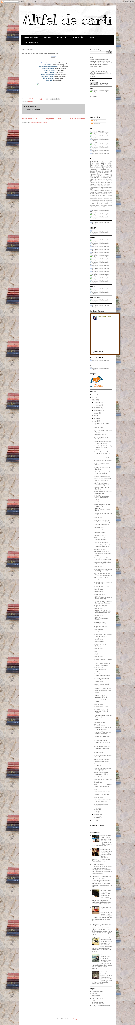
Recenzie (108, 164)
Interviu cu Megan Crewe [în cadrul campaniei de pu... (102, 545)
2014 (94, 394)
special (98, 184)
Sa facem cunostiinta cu (103, 203)
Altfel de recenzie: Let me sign (103, 779)
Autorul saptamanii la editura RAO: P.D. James (102, 563)
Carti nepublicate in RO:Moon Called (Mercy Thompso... (102, 602)
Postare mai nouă (29, 118)
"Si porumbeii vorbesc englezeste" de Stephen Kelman (102, 742)
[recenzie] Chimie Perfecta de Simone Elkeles (106, 892)
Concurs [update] (99, 641)
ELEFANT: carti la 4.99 (101, 542)
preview (102, 190)
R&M (92, 37)
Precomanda (106, 184)
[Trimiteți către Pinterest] (59, 99)
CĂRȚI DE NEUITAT (31, 43)
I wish (100, 201)
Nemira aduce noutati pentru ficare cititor (102, 764)
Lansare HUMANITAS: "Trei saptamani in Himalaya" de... (102, 748)
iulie (95, 415)
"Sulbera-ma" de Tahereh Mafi (103, 460)
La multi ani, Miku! (99, 594)
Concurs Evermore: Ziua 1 (106, 955)
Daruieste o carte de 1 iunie (102, 476)
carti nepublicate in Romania (102, 181)
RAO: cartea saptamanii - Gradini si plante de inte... (102, 674)
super (101, 206)
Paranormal (97, 693)
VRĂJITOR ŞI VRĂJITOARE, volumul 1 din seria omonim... (103, 447)
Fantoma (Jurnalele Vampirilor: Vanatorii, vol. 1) (103, 583)
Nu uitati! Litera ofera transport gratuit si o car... (103, 660)
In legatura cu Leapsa (100, 606)
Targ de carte (104, 176)
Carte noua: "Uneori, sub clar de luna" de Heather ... (102, 733)
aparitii (107, 171)
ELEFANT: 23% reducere (101, 794)
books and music (108, 198)
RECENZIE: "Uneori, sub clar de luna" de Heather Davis (102, 689)
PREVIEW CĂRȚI (78, 37)
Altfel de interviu (105, 849)
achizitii (105, 166)
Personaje (102, 195)
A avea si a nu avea (47, 63)
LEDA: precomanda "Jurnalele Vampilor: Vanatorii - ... (103, 538)
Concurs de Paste (98, 864)
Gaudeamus (93, 195)
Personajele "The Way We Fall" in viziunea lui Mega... (103, 521)
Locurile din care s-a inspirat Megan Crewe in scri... (102, 479)
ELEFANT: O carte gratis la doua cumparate (102, 737)
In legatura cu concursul (101, 626)
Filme (108, 193)
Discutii (103, 193)
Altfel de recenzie (107, 187)
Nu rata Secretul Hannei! (101, 707)
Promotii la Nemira (99, 532)
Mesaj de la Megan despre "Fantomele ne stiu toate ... (103, 574)
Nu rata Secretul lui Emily (101, 586)
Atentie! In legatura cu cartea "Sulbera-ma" (102, 505)
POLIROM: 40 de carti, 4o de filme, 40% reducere (102, 728)
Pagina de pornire (31, 37)
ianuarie (96, 817)
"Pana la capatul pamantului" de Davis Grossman (102, 800)
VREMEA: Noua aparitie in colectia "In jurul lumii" (102, 664)
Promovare (95, 189)
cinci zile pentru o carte (98, 200)
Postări (95, 120)
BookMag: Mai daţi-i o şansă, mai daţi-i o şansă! (102, 769)
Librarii (105, 201)
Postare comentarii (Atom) (39, 122)
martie (96, 812)
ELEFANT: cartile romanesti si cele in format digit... (103, 598)
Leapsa (103, 197)
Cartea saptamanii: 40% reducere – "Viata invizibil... (103, 558)
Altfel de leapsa (98, 592)
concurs (96, 166)
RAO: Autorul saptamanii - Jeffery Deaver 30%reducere (101, 679)
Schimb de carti (94, 205)
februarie (97, 814)
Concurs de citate (106, 972)
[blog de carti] (96, 381)
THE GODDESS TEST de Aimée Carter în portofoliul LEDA (102, 553)
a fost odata (103, 205)
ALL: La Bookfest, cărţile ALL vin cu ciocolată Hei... (102, 472)
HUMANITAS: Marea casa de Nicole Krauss (102, 756)
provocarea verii (95, 187)
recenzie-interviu (95, 174)
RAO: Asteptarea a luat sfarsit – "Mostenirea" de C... (103, 442)
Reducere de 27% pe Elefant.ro (100, 645)
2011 (94, 820)
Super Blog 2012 (104, 169)
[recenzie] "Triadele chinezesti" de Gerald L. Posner (102, 877)
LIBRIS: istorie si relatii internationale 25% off (101, 773)
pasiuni (94, 190)
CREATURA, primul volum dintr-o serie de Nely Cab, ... (102, 453)
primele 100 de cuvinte (105, 179)
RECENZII (47, 37)
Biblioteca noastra (102, 192)
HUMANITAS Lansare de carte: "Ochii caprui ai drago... (101, 497)
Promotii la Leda (98, 530)
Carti (110, 162)
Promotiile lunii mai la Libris (102, 792)
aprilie (96, 809)
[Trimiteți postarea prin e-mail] (46, 99)
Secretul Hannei (98, 639)
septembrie (97, 410)
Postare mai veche (77, 118)
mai (95, 421)
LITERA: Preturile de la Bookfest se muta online (102, 438)
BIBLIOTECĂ (61, 37)
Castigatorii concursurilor (101, 524)
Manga (110, 201)
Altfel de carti (67, 19)
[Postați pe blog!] (53, 99)
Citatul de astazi (98, 427)
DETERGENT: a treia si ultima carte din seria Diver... (103, 635)
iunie (95, 418)
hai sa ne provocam (106, 189)
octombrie (97, 407)
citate (97, 164)
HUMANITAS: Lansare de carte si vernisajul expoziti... (101, 669)
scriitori (92, 173)
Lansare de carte (95, 171)
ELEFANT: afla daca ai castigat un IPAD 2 (100, 696)
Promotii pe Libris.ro (100, 434)
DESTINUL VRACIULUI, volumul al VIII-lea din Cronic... (101, 711)
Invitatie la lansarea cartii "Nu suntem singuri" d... (102, 492)
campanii (106, 185)
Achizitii (96, 654)
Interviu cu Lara (98, 752)
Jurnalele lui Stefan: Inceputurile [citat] (100, 623)
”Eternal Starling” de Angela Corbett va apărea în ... (102, 760)
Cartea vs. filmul (98, 182)
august (96, 413)
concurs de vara (104, 173)
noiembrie (97, 405)
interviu (92, 177)
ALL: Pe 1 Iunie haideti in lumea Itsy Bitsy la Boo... (102, 484)
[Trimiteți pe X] (55, 99)
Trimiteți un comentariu (33, 110)
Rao (93, 203)
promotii (30, 102)
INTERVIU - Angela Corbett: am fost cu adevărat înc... (102, 611)
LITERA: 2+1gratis (99, 725)
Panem (96, 789)
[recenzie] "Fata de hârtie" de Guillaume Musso (102, 925)
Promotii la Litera (99, 527)
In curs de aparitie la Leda (101, 458)
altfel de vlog (95, 185)
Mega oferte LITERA (100, 549)
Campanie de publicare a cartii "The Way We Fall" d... (103, 570)
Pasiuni (96, 651)
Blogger (75, 1019)
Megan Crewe (98, 782)
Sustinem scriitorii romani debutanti (106, 938)
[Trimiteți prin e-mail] (51, 99)
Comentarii (96, 124)
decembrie (97, 402)
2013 (94, 397)
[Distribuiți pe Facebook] (57, 99)
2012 (94, 400)
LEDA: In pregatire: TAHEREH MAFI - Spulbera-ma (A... (103, 785)
